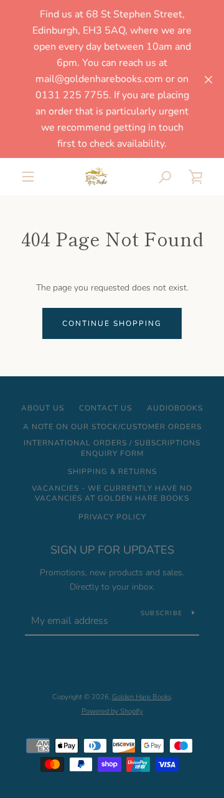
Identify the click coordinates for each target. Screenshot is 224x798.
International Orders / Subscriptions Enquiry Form (112, 448)
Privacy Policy (112, 517)
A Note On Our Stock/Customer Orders (112, 427)
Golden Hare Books (141, 697)
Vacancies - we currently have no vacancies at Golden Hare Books (112, 493)
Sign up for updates (112, 549)
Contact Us (105, 408)
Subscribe (161, 613)
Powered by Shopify (112, 711)
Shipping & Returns (112, 471)
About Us (42, 408)
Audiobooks (175, 408)
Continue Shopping (112, 323)
